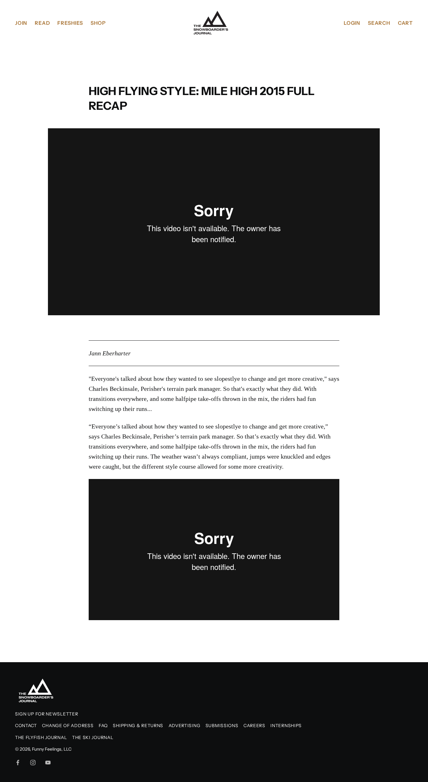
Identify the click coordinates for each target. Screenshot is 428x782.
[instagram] (32, 762)
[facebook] (17, 762)
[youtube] (47, 762)
